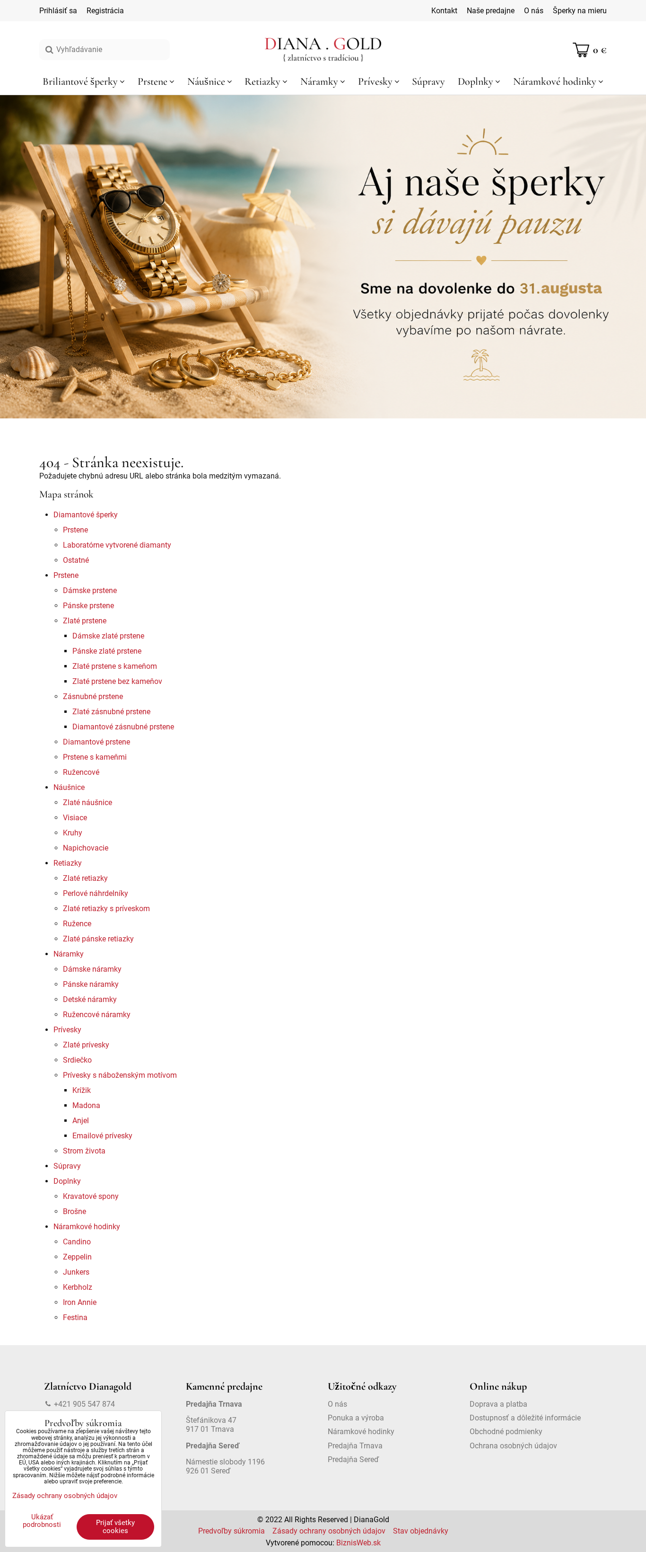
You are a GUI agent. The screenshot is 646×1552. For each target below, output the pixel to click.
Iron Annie (79, 1302)
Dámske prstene (90, 590)
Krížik (81, 1090)
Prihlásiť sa (58, 10)
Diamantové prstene (96, 741)
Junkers (76, 1272)
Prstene (75, 529)
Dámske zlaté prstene (108, 635)
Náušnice (69, 787)
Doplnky (67, 1181)
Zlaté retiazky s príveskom (106, 908)
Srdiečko (77, 1059)
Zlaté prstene (84, 620)
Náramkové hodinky (86, 1226)
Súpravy (67, 1166)
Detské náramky (90, 999)
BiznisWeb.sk (358, 1542)
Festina (75, 1317)
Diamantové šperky (85, 514)
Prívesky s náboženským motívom (120, 1075)
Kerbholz (77, 1287)
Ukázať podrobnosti (42, 1521)
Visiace (75, 817)
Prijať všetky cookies (115, 1526)
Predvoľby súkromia (231, 1530)
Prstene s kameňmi (95, 757)
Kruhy (72, 832)
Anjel (80, 1120)
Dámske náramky (92, 969)
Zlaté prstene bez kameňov (117, 681)
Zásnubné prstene (93, 696)
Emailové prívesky (102, 1135)
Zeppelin (77, 1256)
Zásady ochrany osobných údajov (328, 1530)
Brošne (74, 1211)
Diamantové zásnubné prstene (123, 726)
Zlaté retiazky (85, 878)
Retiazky (67, 863)
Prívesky (67, 1029)
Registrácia (105, 10)
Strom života (84, 1150)
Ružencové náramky (97, 1014)
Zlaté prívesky (86, 1044)
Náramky (68, 953)
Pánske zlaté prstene (106, 651)
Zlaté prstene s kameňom (114, 666)
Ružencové (81, 772)
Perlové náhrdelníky (95, 893)
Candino (77, 1241)
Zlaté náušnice (87, 802)
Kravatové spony (91, 1196)
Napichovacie (85, 847)
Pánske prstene (88, 605)
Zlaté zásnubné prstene (111, 711)
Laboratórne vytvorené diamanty (117, 545)
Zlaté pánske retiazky (98, 938)
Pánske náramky (91, 984)
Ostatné (76, 560)
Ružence (77, 923)
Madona (86, 1105)
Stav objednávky (420, 1530)
